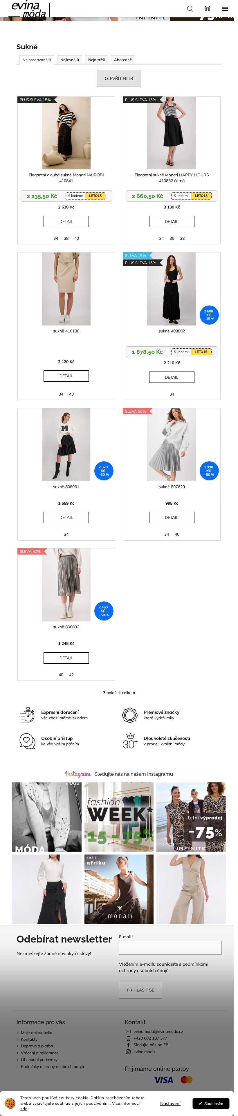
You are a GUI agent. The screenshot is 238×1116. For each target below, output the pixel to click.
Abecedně (123, 59)
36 (172, 238)
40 (76, 238)
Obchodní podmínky (39, 1059)
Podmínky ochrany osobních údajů (52, 1066)
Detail (66, 221)
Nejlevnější (69, 59)
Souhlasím (213, 1103)
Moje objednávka (36, 1032)
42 (71, 674)
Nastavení (170, 1103)
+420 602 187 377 (150, 1038)
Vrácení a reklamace (40, 1052)
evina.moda (144, 1051)
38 (66, 238)
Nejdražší (96, 59)
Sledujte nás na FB (151, 1044)
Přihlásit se (140, 990)
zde (23, 1108)
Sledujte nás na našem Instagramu (134, 774)
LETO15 (95, 195)
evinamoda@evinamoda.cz (158, 1031)
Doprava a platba (37, 1046)
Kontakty (29, 1039)
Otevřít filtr (119, 78)
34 (55, 238)
